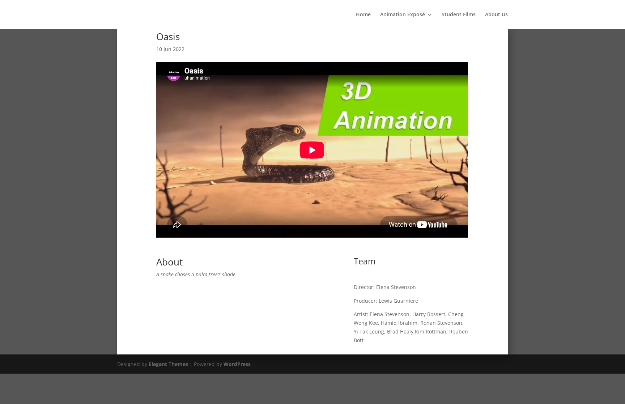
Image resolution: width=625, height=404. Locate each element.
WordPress (237, 364)
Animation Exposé (402, 15)
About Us (496, 15)
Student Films (459, 15)
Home (363, 15)
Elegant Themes (168, 364)
